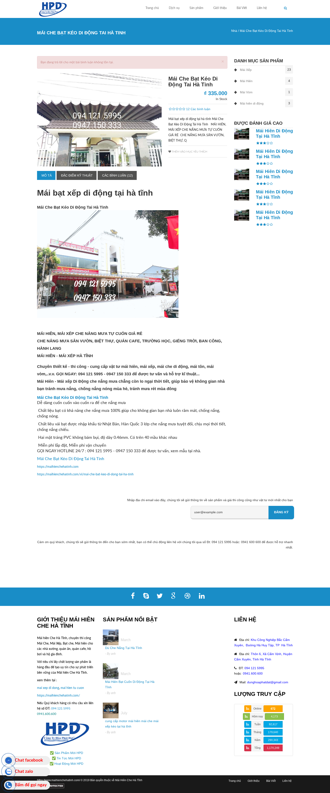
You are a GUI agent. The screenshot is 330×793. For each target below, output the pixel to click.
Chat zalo (24, 771)
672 (273, 708)
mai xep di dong (48, 688)
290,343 (273, 740)
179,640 (273, 732)
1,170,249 (273, 747)
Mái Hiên (246, 81)
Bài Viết (242, 8)
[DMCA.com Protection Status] (50, 785)
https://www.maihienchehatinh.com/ (59, 780)
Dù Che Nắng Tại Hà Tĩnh (123, 648)
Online (257, 708)
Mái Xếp (246, 70)
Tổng (257, 747)
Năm (257, 740)
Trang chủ (152, 8)
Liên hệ (262, 8)
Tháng (257, 732)
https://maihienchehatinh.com (58, 466)
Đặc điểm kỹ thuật (77, 175)
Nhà (234, 31)
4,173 (274, 716)
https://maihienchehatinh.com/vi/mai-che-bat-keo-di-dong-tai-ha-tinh (85, 474)
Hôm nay (257, 716)
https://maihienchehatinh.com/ (58, 695)
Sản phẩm (196, 8)
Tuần (257, 724)
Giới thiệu (220, 8)
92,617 (273, 724)
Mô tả (47, 175)
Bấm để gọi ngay (31, 785)
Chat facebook (29, 760)
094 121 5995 (61, 708)
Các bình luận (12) (117, 175)
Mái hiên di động (252, 103)
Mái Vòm (246, 92)
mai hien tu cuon (72, 688)
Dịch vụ (174, 8)
